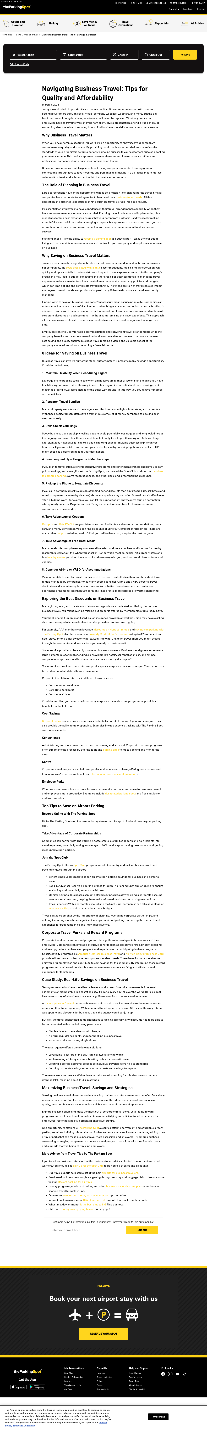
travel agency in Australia (60, 1003)
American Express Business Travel (99, 953)
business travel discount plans (124, 1186)
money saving (69, 1209)
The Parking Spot (88, 1127)
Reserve (201, 9)
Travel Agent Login (72, 1385)
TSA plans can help (94, 1200)
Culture (100, 1381)
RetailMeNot (66, 524)
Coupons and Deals (157, 3)
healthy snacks (56, 557)
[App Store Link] (18, 1387)
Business (122, 3)
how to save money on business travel (85, 1195)
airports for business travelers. (120, 1172)
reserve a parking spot (97, 238)
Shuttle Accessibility (138, 1389)
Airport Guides (135, 1385)
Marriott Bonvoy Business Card (145, 953)
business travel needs (129, 197)
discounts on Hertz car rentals (111, 629)
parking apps (111, 749)
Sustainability (103, 1389)
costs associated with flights (83, 267)
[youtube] (177, 1375)
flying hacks (86, 1209)
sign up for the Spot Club (88, 1165)
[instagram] (170, 1375)
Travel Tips (7, 35)
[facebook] (163, 1375)
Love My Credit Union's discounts (109, 634)
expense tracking (59, 908)
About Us (102, 1368)
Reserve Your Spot (103, 1333)
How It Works (135, 1373)
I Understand (158, 1417)
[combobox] (35, 54)
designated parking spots (120, 793)
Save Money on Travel (27, 35)
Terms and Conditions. (24, 1425)
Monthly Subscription (73, 1377)
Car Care (68, 1389)
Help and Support (139, 1368)
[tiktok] (184, 1375)
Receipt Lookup (135, 1377)
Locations (188, 9)
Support (173, 9)
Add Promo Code (19, 64)
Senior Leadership (104, 1377)
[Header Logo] (16, 7)
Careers (100, 1385)
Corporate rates (51, 721)
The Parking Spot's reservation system (114, 774)
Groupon (47, 524)
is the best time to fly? (93, 1204)
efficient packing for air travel (75, 1181)
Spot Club (137, 3)
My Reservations (180, 3)
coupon (61, 533)
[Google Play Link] (37, 1387)
